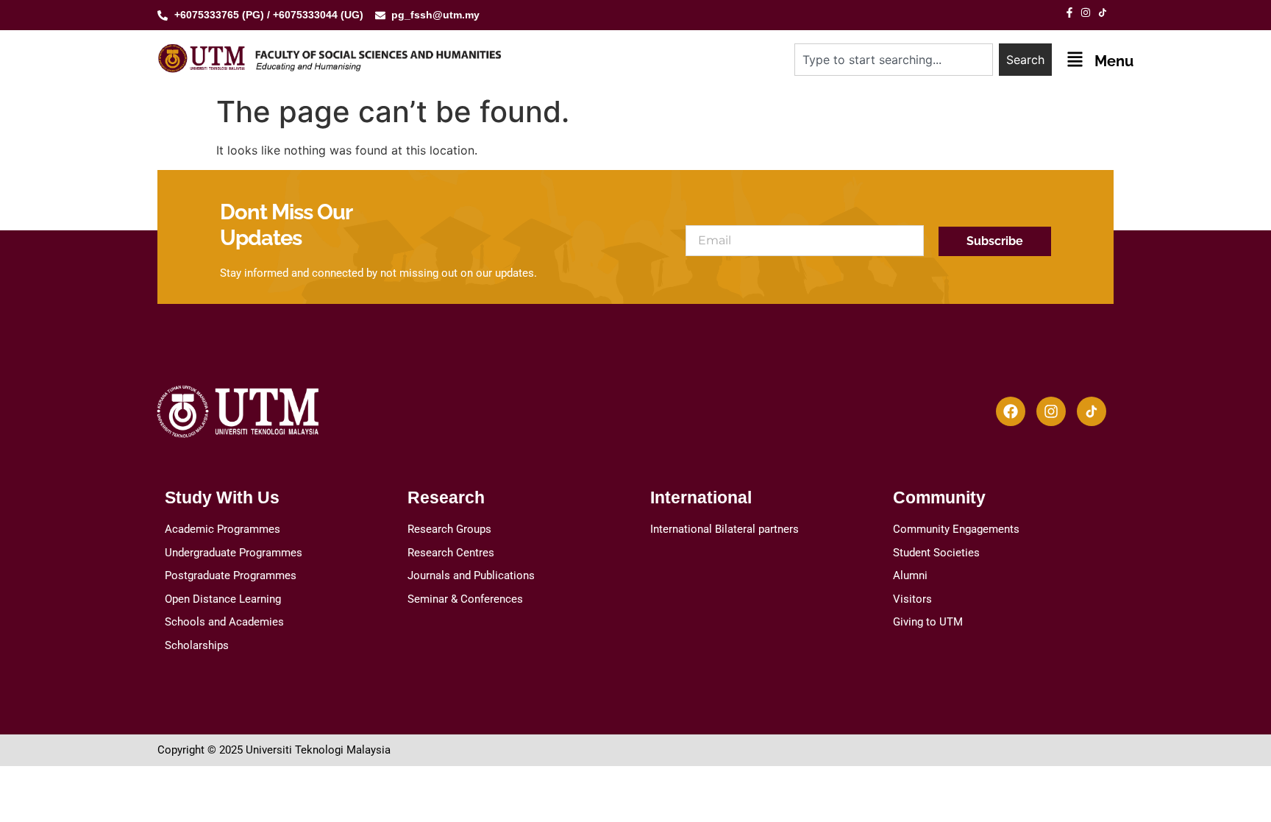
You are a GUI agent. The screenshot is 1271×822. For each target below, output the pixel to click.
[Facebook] (1010, 411)
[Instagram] (1051, 411)
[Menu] (1075, 59)
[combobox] (893, 59)
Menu (1113, 61)
